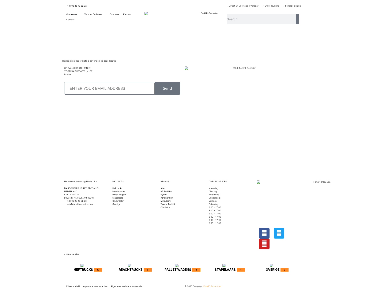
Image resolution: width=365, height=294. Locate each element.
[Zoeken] (297, 19)
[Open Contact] (77, 19)
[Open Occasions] (79, 14)
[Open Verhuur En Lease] (104, 14)
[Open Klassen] (133, 14)
